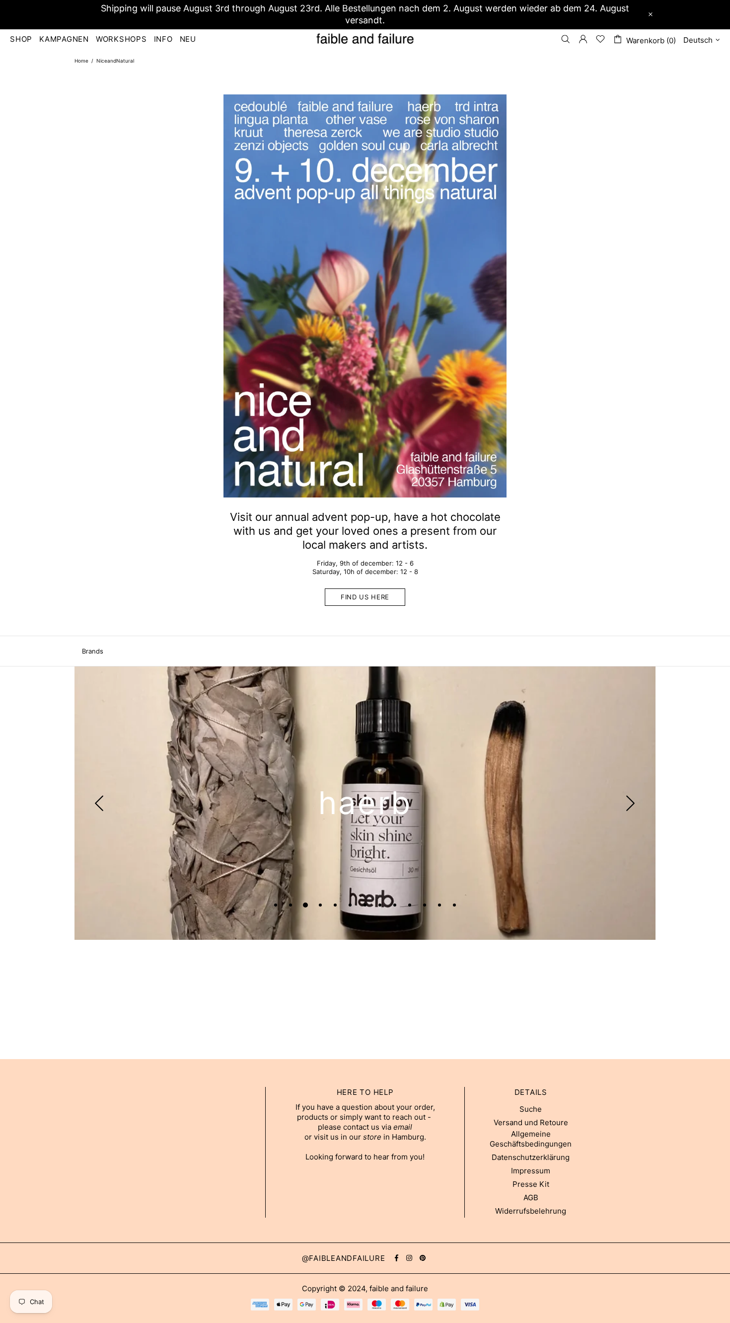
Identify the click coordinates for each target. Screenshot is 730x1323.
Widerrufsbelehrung (530, 1211)
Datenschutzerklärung (531, 1157)
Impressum (530, 1170)
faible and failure (365, 39)
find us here (365, 597)
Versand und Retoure (531, 1122)
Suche (530, 1109)
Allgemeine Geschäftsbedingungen (531, 1139)
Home (81, 61)
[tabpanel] (365, 803)
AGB (530, 1197)
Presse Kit (530, 1184)
